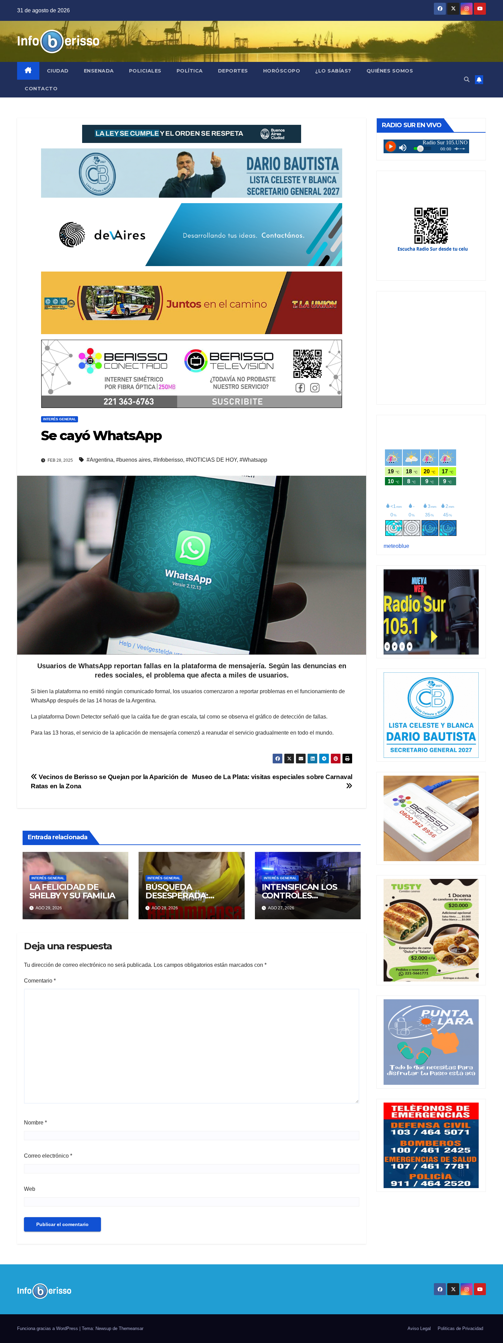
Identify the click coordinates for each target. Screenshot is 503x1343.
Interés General (59, 419)
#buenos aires (133, 460)
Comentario (40, 981)
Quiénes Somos (389, 71)
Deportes (233, 71)
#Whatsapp (253, 460)
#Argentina (100, 460)
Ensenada (99, 71)
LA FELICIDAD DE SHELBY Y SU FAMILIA (72, 891)
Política (190, 71)
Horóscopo (281, 71)
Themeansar (131, 1328)
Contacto (41, 88)
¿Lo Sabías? (333, 71)
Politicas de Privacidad (460, 1328)
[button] (466, 79)
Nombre (35, 1122)
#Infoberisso (168, 460)
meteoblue (396, 546)
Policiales (145, 71)
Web (29, 1189)
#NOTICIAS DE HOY (211, 460)
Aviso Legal (419, 1328)
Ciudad (58, 71)
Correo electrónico (48, 1156)
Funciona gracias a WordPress (48, 1328)
